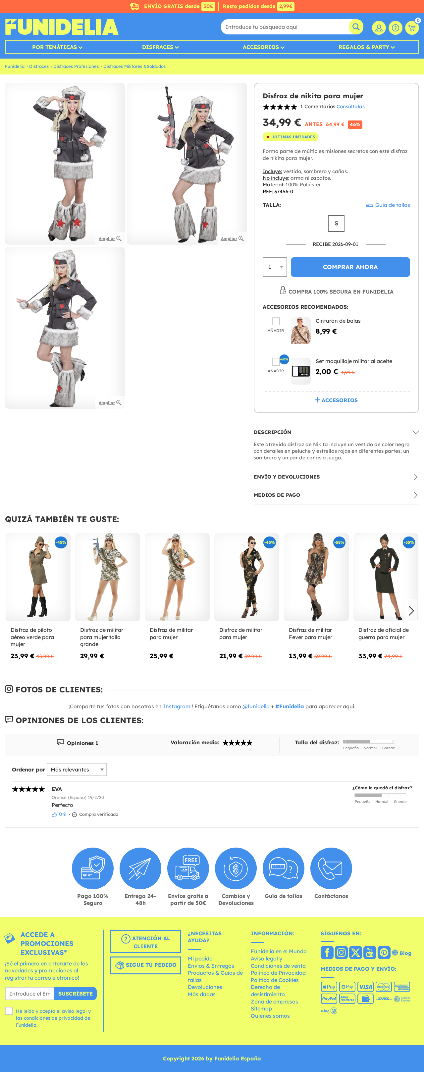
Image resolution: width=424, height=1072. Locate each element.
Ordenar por (28, 769)
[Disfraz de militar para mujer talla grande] (107, 577)
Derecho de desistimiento (268, 991)
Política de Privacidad (278, 972)
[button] (411, 611)
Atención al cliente (150, 942)
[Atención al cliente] (395, 28)
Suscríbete (75, 993)
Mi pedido (200, 958)
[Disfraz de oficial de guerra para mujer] (385, 577)
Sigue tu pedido (150, 964)
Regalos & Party (364, 47)
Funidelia (15, 66)
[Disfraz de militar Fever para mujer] (316, 577)
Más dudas (202, 994)
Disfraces (157, 47)
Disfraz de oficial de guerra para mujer (383, 633)
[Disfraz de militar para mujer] (177, 577)
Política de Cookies (275, 980)
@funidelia (256, 706)
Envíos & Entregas (211, 965)
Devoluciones (205, 987)
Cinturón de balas (338, 320)
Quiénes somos (270, 1015)
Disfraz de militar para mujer (171, 633)
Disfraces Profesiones (76, 66)
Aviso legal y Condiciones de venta (278, 962)
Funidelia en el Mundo (279, 951)
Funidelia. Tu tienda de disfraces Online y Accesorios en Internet (62, 27)
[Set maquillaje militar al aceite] (301, 371)
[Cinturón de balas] (301, 330)
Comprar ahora (350, 267)
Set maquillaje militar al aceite (354, 361)
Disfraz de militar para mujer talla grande (101, 637)
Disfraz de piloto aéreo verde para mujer (32, 637)
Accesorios (261, 47)
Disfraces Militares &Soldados (134, 66)
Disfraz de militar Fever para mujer (310, 633)
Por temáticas (54, 47)
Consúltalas (351, 106)
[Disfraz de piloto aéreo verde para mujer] (38, 577)
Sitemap (261, 1008)
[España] (327, 953)
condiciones (37, 1018)
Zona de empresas (274, 1001)
